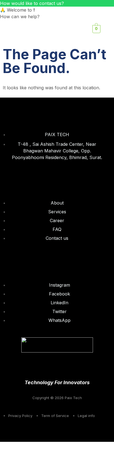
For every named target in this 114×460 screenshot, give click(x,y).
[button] (65, 29)
